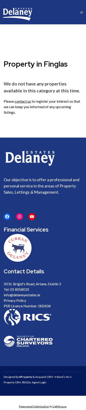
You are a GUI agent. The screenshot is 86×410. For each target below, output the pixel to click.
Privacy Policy (15, 300)
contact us (23, 101)
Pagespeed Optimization (34, 406)
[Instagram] (19, 216)
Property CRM (12, 382)
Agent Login (39, 382)
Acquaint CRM (44, 377)
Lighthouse (60, 406)
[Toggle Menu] (81, 12)
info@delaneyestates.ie (22, 295)
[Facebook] (7, 216)
